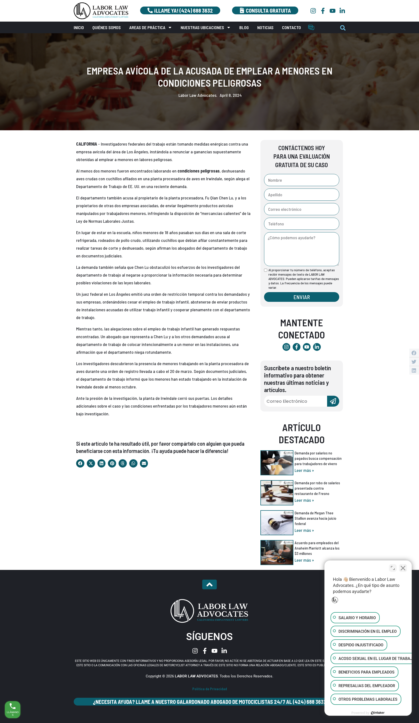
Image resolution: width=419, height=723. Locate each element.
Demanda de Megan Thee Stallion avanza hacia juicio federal (315, 518)
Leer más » (304, 470)
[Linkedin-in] (342, 11)
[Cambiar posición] (393, 568)
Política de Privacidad (209, 689)
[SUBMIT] (333, 401)
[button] (342, 28)
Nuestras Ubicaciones (202, 27)
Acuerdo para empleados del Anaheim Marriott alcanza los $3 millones (317, 548)
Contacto (291, 27)
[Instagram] (313, 11)
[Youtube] (333, 11)
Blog (244, 27)
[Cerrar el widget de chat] (403, 568)
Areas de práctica (147, 27)
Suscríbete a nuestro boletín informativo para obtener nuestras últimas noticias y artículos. (297, 378)
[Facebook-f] (323, 11)
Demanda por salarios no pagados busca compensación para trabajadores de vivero (318, 458)
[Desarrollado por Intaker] (378, 712)
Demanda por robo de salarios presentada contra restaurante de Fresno (317, 488)
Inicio (79, 27)
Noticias (265, 27)
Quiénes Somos (106, 27)
